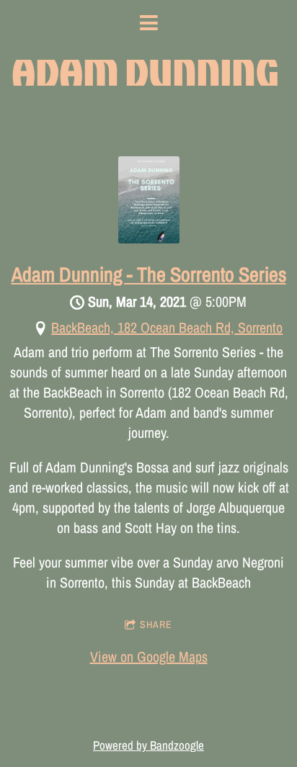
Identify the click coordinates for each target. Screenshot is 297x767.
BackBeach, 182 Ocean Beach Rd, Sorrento (167, 327)
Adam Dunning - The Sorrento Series (149, 274)
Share (156, 624)
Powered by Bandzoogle (148, 745)
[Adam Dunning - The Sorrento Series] (148, 238)
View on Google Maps (149, 656)
